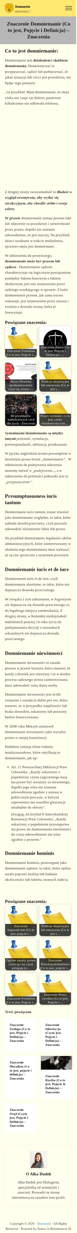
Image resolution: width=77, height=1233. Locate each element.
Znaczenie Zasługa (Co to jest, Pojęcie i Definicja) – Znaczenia (20, 1032)
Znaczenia (44, 1223)
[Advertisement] (38, 147)
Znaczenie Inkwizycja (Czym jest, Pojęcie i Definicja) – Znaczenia (53, 1035)
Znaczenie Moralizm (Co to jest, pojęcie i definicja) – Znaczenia (20, 1070)
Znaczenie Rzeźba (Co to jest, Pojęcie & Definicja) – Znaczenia (55, 1084)
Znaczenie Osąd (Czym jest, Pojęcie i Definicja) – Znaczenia (19, 1117)
